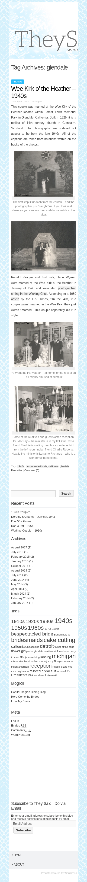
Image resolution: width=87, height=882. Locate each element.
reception (40, 666)
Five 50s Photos (21, 521)
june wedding (32, 657)
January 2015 (20, 561)
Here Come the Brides (25, 696)
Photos (18, 81)
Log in (15, 721)
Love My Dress (20, 701)
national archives (30, 661)
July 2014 (17, 575)
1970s (48, 628)
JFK (22, 657)
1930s (47, 621)
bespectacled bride (36, 466)
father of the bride (64, 646)
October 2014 (19, 566)
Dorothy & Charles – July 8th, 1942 (33, 516)
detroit (47, 646)
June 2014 (18, 579)
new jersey (47, 661)
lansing (45, 657)
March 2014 (18, 593)
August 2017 (19, 547)
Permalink (16, 470)
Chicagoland (32, 646)
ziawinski (52, 675)
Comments (21, 730)
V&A (30, 675)
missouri (16, 661)
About (19, 864)
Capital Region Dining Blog (28, 692)
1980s (55, 628)
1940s (20, 466)
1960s (36, 628)
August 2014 (19, 570)
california (53, 466)
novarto (68, 661)
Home (18, 855)
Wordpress (70, 873)
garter (29, 651)
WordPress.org (20, 734)
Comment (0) (31, 470)
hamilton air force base (56, 651)
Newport (59, 661)
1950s (19, 628)
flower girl (18, 651)
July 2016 (17, 552)
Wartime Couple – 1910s (26, 530)
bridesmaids (27, 640)
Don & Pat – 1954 (22, 526)
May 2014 (17, 584)
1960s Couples (20, 512)
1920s (32, 621)
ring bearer (23, 671)
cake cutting (59, 640)
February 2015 (20, 556)
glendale (64, 466)
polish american (20, 666)
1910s (18, 621)
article (15, 299)
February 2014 (20, 598)
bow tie (66, 634)
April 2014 (17, 589)
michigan (64, 656)
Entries (18, 725)
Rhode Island (59, 666)
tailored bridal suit (43, 671)
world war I (40, 675)
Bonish (58, 634)
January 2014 (20, 603)
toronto (60, 671)
